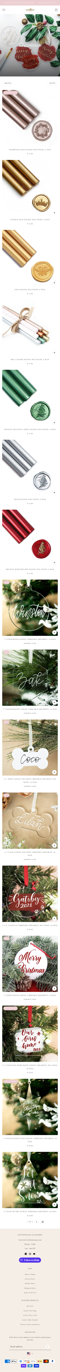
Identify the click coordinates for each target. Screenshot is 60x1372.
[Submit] (47, 1347)
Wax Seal (30, 1306)
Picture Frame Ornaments (30, 1324)
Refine (52, 83)
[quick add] (54, 213)
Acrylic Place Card (30, 1315)
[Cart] (56, 9)
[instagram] (30, 1253)
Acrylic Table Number (30, 1320)
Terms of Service (30, 1293)
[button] (17, 1222)
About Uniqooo (30, 1274)
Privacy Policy (30, 1279)
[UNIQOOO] (30, 10)
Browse (8, 83)
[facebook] (26, 1253)
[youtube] (34, 1253)
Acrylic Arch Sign (30, 1311)
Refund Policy (30, 1283)
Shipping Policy (30, 1288)
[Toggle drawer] (3, 10)
